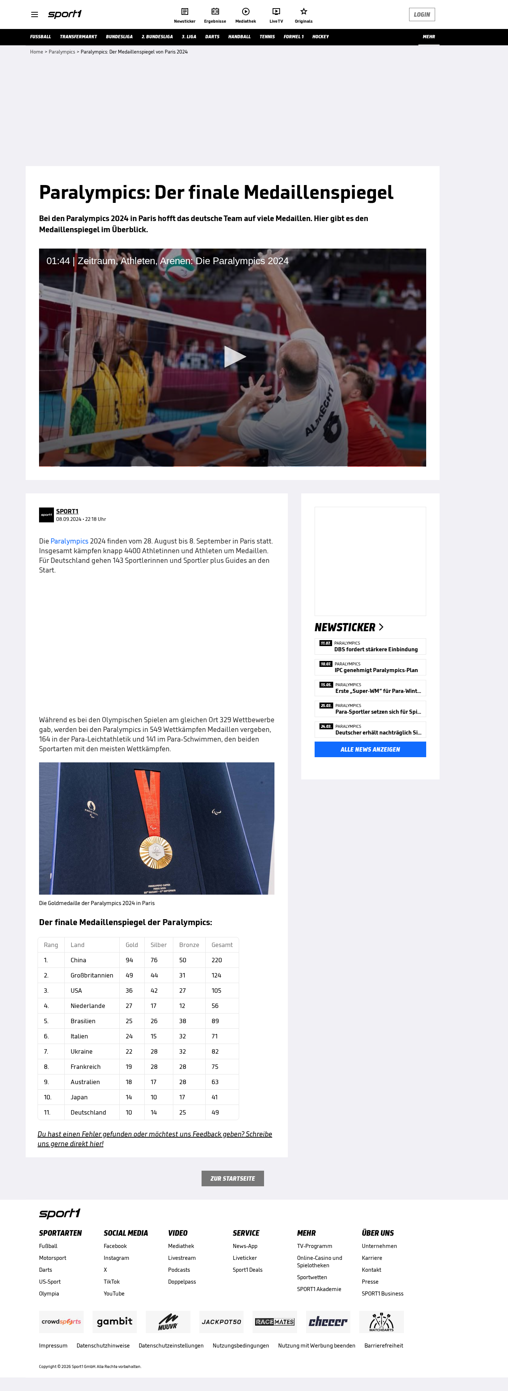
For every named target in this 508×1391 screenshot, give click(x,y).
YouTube (114, 1293)
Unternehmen (379, 1245)
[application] (232, 357)
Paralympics (70, 540)
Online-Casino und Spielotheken (319, 1261)
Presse (370, 1281)
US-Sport (50, 1281)
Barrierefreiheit (383, 1345)
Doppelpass (182, 1281)
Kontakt (371, 1269)
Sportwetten (312, 1277)
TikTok (112, 1281)
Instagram (116, 1257)
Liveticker (245, 1257)
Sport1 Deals (248, 1269)
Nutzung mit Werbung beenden (317, 1345)
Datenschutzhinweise (103, 1345)
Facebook (115, 1245)
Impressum (53, 1345)
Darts (45, 1269)
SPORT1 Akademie (319, 1289)
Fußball (48, 1245)
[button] (232, 356)
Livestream (182, 1257)
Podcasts (179, 1269)
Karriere (372, 1257)
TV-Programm (314, 1245)
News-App (245, 1245)
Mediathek (181, 1245)
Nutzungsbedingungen (241, 1345)
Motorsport (52, 1257)
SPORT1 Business (382, 1293)
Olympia (49, 1293)
